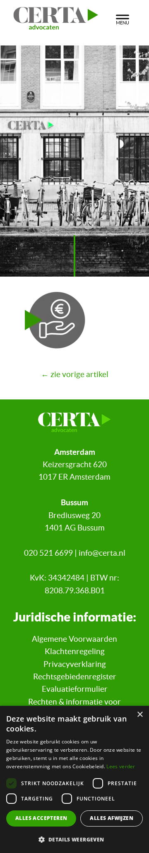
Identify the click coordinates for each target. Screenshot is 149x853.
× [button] (140, 715)
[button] (74, 839)
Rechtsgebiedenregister (74, 676)
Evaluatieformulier (75, 689)
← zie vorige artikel (74, 374)
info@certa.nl (102, 553)
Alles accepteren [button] (41, 818)
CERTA (56, 16)
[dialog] (74, 779)
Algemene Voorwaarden (74, 639)
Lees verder (120, 766)
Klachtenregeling (75, 651)
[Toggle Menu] (122, 18)
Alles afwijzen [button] (111, 818)
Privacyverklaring (74, 664)
